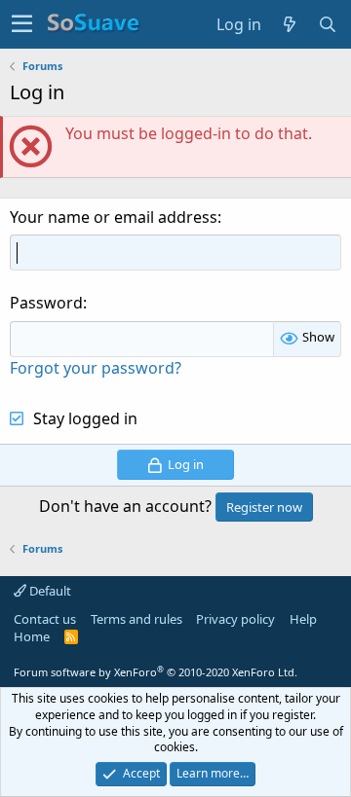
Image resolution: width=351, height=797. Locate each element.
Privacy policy (235, 619)
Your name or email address (113, 217)
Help (303, 619)
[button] (22, 24)
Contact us (45, 619)
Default (48, 590)
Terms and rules (136, 619)
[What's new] (290, 24)
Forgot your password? (95, 368)
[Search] (328, 24)
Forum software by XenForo (155, 672)
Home (32, 636)
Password (46, 302)
